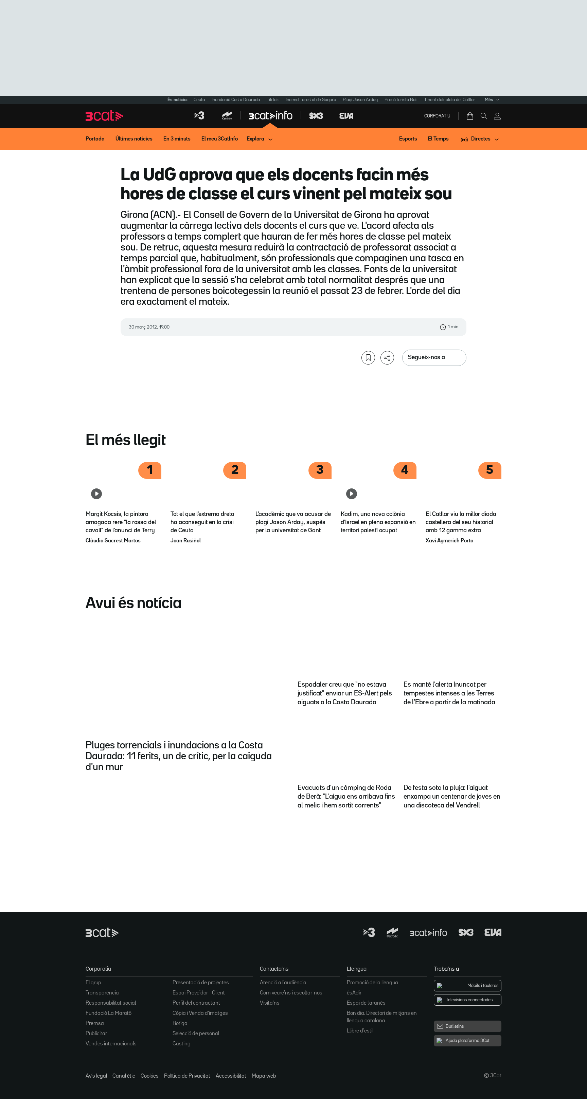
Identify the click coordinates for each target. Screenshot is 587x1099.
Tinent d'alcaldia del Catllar (449, 100)
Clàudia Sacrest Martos (113, 541)
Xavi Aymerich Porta (450, 541)
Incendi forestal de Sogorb (311, 100)
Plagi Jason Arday (360, 100)
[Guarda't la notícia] (368, 358)
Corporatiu (437, 116)
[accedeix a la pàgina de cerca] (484, 116)
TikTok (273, 100)
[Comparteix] (387, 358)
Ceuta (199, 100)
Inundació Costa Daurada (236, 100)
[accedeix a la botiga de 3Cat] (470, 116)
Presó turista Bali (401, 100)
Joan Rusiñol (186, 541)
